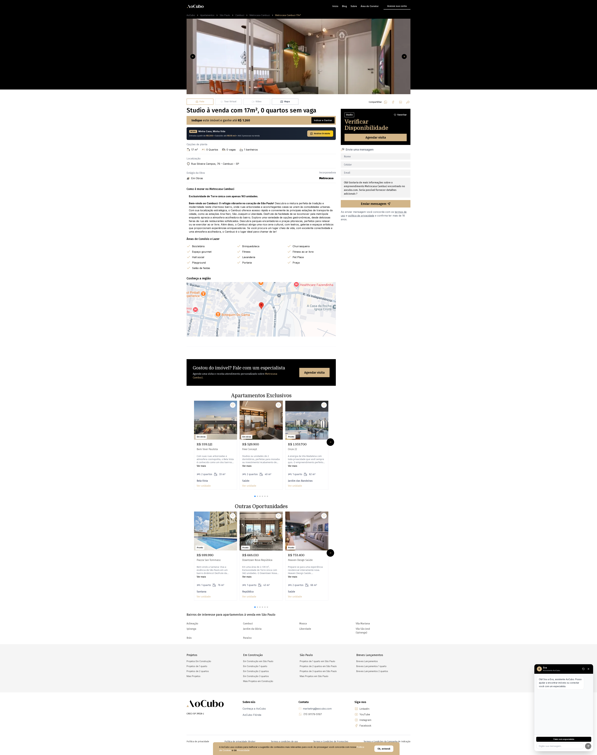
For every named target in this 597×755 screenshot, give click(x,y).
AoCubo (191, 15)
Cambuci (239, 15)
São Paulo (225, 15)
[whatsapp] (385, 102)
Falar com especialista (563, 739)
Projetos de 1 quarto (197, 666)
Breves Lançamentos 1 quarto (371, 666)
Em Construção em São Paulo (258, 661)
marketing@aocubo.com (317, 708)
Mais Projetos (193, 676)
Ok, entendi (383, 748)
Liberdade (305, 628)
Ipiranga (191, 628)
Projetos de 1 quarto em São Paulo (317, 661)
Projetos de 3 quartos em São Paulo (318, 671)
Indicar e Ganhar (323, 120)
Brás (189, 637)
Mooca (303, 623)
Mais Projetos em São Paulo (314, 676)
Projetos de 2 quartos (198, 671)
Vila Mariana (363, 623)
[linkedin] (400, 102)
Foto (201, 101)
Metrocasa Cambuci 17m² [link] (288, 15)
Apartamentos (207, 15)
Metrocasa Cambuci (260, 15)
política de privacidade (361, 215)
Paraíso (247, 637)
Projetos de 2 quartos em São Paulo (318, 666)
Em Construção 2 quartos (256, 671)
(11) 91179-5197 (312, 714)
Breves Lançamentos (367, 661)
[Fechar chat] (588, 669)
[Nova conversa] (583, 669)
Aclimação (192, 623)
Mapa (287, 101)
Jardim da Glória (252, 628)
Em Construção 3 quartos (256, 676)
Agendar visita (314, 372)
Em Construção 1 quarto (255, 666)
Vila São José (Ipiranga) (363, 630)
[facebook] (393, 102)
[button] (255, 496)
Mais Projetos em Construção (258, 681)
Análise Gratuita (322, 133)
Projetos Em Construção (199, 661)
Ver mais (201, 466)
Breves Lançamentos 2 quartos (372, 671)
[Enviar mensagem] (588, 746)
